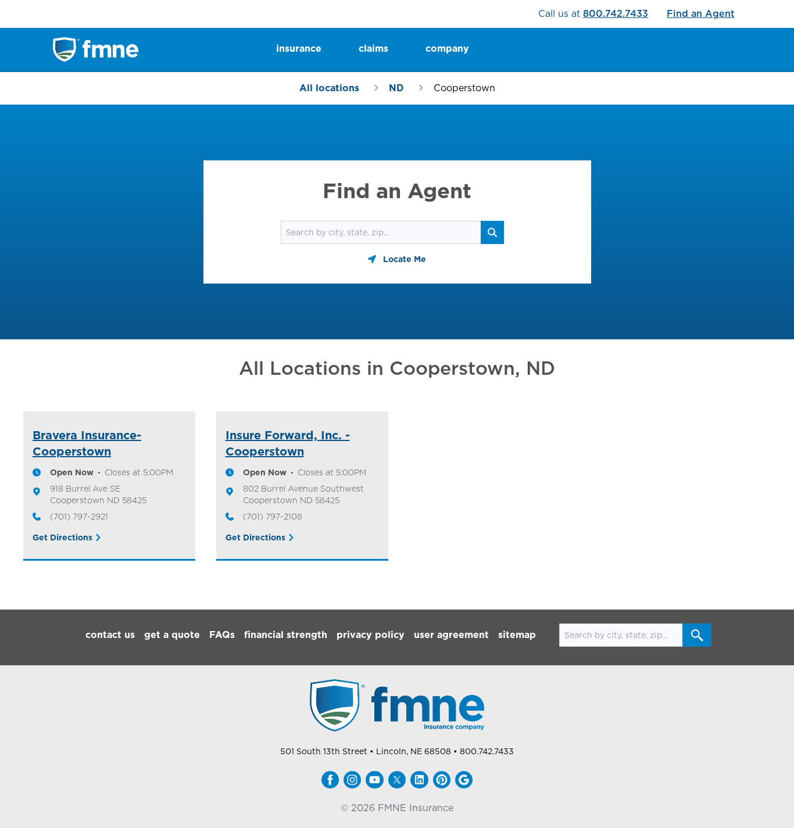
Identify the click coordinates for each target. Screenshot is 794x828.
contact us (110, 634)
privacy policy (371, 634)
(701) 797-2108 (272, 516)
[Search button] (696, 635)
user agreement (451, 634)
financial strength (285, 634)
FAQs (222, 634)
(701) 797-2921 (79, 516)
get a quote (172, 634)
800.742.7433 (615, 13)
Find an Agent (701, 13)
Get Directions (62, 537)
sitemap (517, 634)
